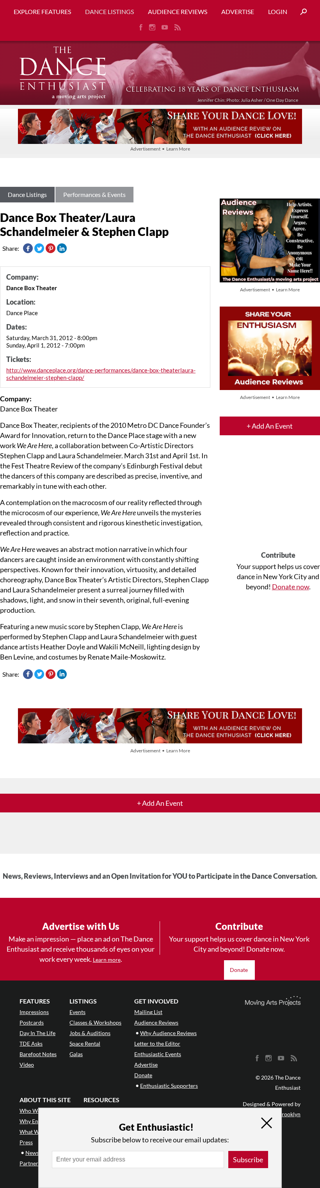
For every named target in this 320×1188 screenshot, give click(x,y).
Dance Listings (109, 11)
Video (27, 1064)
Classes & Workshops (95, 1022)
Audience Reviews (177, 11)
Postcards (32, 1022)
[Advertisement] (278, 500)
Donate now (290, 586)
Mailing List (148, 1012)
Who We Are (35, 1110)
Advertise (237, 11)
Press (26, 1142)
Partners (30, 1163)
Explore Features (42, 11)
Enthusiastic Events (157, 1054)
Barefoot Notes (38, 1054)
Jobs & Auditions (89, 1033)
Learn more (107, 959)
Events (77, 1012)
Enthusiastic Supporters (169, 1085)
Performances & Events (94, 194)
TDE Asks (31, 1043)
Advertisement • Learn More (160, 149)
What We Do (35, 1131)
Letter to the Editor (157, 1043)
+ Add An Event (270, 426)
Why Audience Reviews (168, 1033)
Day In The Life (37, 1033)
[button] (300, 12)
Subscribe (248, 1159)
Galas (76, 1054)
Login (277, 11)
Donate (239, 969)
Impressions (34, 1012)
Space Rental (84, 1043)
